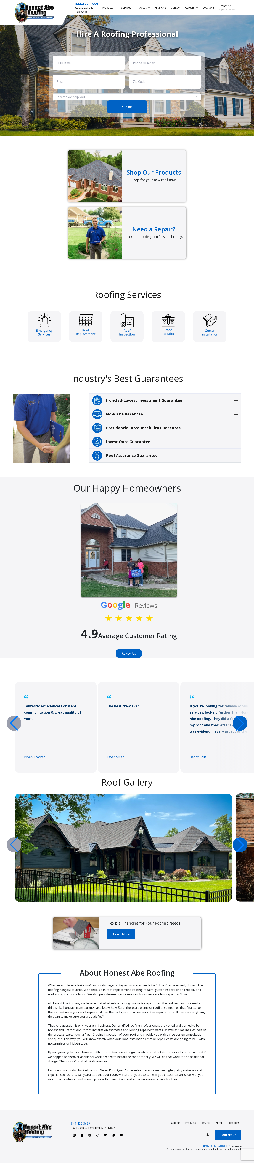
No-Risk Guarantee (124, 414)
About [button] (143, 7)
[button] (240, 723)
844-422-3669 (86, 4)
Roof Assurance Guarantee (131, 455)
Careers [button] (190, 7)
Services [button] (126, 7)
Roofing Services (127, 294)
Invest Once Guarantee (128, 441)
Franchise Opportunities (227, 7)
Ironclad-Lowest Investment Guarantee (144, 400)
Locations (209, 7)
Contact (175, 7)
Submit (127, 107)
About (219, 1122)
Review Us (129, 653)
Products (190, 1122)
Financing (160, 7)
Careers (175, 1122)
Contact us (228, 1135)
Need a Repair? (153, 229)
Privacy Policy (209, 1145)
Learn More (121, 934)
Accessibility (224, 1145)
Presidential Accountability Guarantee (143, 427)
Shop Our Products (154, 172)
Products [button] (108, 7)
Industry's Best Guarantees (127, 378)
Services (206, 1122)
